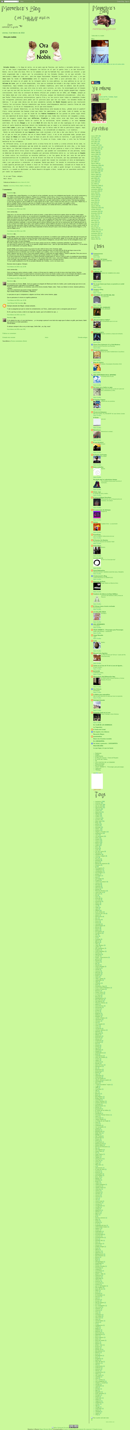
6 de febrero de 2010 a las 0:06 (16, 231)
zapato (97, 1413)
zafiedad (97, 1411)
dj (95, 1216)
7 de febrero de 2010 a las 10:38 (16, 300)
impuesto (98, 1277)
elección (97, 894)
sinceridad (98, 1081)
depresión (98, 812)
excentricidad (99, 1234)
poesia (97, 824)
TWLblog (97, 770)
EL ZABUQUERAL (99, 741)
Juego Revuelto (98, 635)
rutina (97, 977)
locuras (97, 1301)
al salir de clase (100, 1169)
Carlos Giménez (100, 1101)
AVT (96, 1092)
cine (96, 1022)
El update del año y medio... (101, 493)
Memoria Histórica (100, 891)
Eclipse (103, 444)
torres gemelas (99, 1393)
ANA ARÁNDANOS (99, 624)
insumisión (98, 1283)
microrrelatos (99, 872)
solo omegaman (100, 1381)
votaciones (98, 1408)
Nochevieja (98, 1137)
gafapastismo (99, 1254)
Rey (96, 1148)
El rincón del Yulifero (101, 759)
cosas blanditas (100, 951)
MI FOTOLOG (99, 765)
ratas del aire (99, 1361)
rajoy (96, 1074)
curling (97, 1208)
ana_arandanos (99, 948)
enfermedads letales (101, 1227)
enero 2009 (94, 172)
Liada (95, 641)
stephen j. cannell (100, 1383)
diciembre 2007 (95, 149)
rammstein (98, 1075)
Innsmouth (98, 1118)
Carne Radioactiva (99, 570)
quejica (97, 975)
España (97, 880)
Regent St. (104, 511)
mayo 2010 (94, 200)
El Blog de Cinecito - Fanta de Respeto (106, 758)
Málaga (97, 1134)
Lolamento (98, 1125)
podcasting (98, 1071)
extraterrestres (99, 1237)
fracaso (97, 1245)
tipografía (98, 1392)
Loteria (97, 1128)
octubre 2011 (95, 231)
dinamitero (98, 1036)
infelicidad (98, 1278)
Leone (97, 1124)
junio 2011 (94, 224)
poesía (97, 928)
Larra (96, 1122)
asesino (97, 1009)
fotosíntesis (98, 1243)
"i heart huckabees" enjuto (103, 1084)
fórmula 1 (98, 1251)
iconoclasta (98, 1271)
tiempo (97, 889)
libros (96, 847)
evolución (98, 1042)
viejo (96, 909)
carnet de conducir (100, 881)
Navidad (97, 853)
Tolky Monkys (99, 945)
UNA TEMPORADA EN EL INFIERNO (104, 375)
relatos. (97, 828)
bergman (97, 1013)
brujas (97, 1181)
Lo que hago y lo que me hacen (103, 748)
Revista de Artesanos (101, 1146)
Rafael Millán (99, 1145)
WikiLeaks (98, 1165)
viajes (97, 907)
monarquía (98, 1314)
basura (97, 1012)
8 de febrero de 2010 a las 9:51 (16, 314)
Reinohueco (97, 430)
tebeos (97, 903)
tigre (96, 1390)
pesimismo (98, 1069)
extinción (98, 1236)
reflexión (97, 809)
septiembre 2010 (96, 207)
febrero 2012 (95, 239)
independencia (99, 1053)
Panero (97, 1139)
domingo (97, 827)
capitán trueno (99, 1187)
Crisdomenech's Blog (100, 576)
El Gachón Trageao (99, 399)
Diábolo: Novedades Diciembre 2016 (111, 364)
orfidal (97, 1327)
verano (97, 815)
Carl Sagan (98, 878)
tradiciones (98, 1398)
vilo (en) (103, 419)
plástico (97, 1352)
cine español (99, 1024)
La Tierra (97, 995)
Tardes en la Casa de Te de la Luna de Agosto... (108, 665)
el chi (96, 1224)
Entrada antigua (82, 337)
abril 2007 (94, 138)
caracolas (98, 1189)
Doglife (97, 755)
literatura (97, 865)
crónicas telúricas (100, 1030)
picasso (97, 1346)
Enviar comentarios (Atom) (19, 341)
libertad (97, 965)
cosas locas (12, 185)
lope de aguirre (99, 1302)
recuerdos (98, 875)
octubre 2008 (95, 167)
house (97, 921)
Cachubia (98, 1099)
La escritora (96, 626)
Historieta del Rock (99, 581)
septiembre (98, 980)
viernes (97, 1404)
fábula (97, 1249)
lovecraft (97, 898)
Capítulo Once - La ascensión (109, 524)
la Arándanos (99, 1295)
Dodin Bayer (97, 546)
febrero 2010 (95, 195)
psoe (96, 1354)
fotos (96, 1242)
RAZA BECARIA (98, 746)
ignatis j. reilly (99, 1274)
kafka (97, 838)
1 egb (97, 1086)
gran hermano (99, 1255)
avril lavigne (98, 1175)
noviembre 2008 (96, 169)
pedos (97, 1339)
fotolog (97, 1046)
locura (97, 848)
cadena (97, 1183)
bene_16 (97, 1177)
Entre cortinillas (98, 467)
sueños (97, 816)
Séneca (97, 1155)
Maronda (97, 997)
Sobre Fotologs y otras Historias (110, 714)
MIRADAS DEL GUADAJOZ (101, 307)
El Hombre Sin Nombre (100, 540)
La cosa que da (98, 558)
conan (97, 1027)
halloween (98, 1050)
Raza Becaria (99, 1000)
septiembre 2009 (96, 185)
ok (96, 1324)
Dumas (97, 1107)
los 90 (97, 1304)
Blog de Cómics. (98, 362)
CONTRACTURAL (98, 672)
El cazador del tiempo (100, 259)
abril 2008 (94, 156)
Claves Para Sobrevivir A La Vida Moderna (106, 344)
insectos (97, 1281)
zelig (96, 1414)
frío (96, 895)
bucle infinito (99, 912)
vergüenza (98, 1402)
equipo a (97, 1228)
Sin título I (104, 613)
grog (96, 1258)
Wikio (92, 39)
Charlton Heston (100, 1103)
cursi (96, 857)
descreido (98, 1033)
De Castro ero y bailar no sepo (102, 387)
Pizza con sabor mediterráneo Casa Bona (112, 351)
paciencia (98, 1062)
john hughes (98, 1287)
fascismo (98, 919)
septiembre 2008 (96, 165)
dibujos (97, 1034)
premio (97, 1072)
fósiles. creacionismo (101, 957)
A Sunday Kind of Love (107, 376)
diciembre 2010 (95, 213)
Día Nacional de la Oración (31, 90)
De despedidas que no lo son (109, 321)
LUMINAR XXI (97, 271)
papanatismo (99, 1334)
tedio (96, 984)
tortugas (97, 1395)
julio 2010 (94, 204)
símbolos (98, 983)
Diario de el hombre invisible (102, 739)
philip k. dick (99, 1345)
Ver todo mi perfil (104, 99)
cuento (97, 810)
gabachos (98, 1252)
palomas (97, 1331)
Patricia (97, 1140)
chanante (98, 1192)
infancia (97, 962)
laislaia (95, 522)
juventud (97, 1293)
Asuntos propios (98, 332)
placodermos (99, 1351)
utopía (97, 1399)
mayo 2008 (94, 158)
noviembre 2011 (95, 233)
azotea (97, 1010)
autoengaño (98, 1174)
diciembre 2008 (95, 171)
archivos (97, 1172)
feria (96, 1043)
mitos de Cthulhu (100, 1057)
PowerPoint (98, 1142)
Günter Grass (99, 992)
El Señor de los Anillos (102, 1110)
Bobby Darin (98, 1098)
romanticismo (99, 1372)
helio (96, 1260)
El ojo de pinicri (98, 442)
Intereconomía (13, 160)
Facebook (98, 1113)
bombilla (97, 1180)
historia (97, 960)
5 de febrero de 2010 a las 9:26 (16, 209)
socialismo (98, 933)
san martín (98, 1375)
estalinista (98, 1040)
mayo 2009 (94, 180)
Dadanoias (98, 753)
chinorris (97, 1021)
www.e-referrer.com (110, 1421)
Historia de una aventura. (108, 401)
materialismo (99, 1056)
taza (96, 877)
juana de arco (99, 1289)
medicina (98, 968)
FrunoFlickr (97, 534)
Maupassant (98, 1131)
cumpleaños (98, 871)
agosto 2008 (94, 163)
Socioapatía (98, 868)
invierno (97, 1284)
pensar (97, 927)
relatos (97, 844)
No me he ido (97, 608)
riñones (97, 1370)
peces (97, 1336)
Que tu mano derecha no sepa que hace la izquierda (107, 696)
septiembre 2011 (96, 230)
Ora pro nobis (10, 37)
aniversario (98, 1007)
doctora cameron (100, 1218)
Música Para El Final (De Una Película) (104, 346)
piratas (97, 874)
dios (96, 918)
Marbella (97, 1130)
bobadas (97, 1016)
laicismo (97, 1296)
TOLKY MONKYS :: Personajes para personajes (109, 767)
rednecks (98, 1363)
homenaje (98, 1268)
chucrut (97, 1195)
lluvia (96, 1054)
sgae (96, 981)
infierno (97, 1280)
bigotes (97, 1178)
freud (96, 1248)
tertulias (97, 1389)
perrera (97, 1343)
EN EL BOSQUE (105, 309)
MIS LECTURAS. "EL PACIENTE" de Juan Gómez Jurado (109, 413)
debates (97, 1212)
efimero (97, 1039)
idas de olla (98, 806)
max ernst (98, 1307)
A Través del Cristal (99, 729)
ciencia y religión (100, 856)
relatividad (98, 1077)
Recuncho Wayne (98, 734)
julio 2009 (94, 184)
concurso (98, 818)
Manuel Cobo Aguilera (100, 653)
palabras (97, 1330)
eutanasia (98, 1233)
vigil (96, 1405)
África (97, 1083)
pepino (97, 1342)
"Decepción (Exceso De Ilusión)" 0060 (103, 541)
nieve (96, 1319)
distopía (97, 953)
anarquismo (98, 833)
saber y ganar (99, 978)
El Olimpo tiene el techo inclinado (104, 606)
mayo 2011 (94, 222)
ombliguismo (99, 1325)
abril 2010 (94, 198)
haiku (96, 897)
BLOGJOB (96, 671)
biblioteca (98, 1015)
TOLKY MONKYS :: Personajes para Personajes (108, 630)
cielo (96, 1198)
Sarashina (10, 193)
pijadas (97, 1348)
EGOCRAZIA (99, 756)
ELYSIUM (103, 456)
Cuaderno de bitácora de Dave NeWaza (105, 594)
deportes (97, 1031)
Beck (96, 1095)
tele (96, 934)
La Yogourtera (97, 727)
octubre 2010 (95, 209)
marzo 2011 (94, 218)
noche (97, 825)
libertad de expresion (101, 863)
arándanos (98, 854)
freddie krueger (99, 1246)
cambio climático (100, 1018)
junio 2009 (94, 182)
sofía (96, 1378)
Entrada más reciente (9, 337)
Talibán (97, 1157)
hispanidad (98, 1263)
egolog (97, 813)
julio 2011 (94, 226)
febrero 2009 (95, 174)
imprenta (97, 886)
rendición (98, 1367)
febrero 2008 (95, 152)
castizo (97, 1190)
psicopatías (98, 931)
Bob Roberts (99, 1096)
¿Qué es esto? (97, 789)
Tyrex (97, 1163)
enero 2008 (94, 150)
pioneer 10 (98, 1349)
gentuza (97, 959)
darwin (97, 915)
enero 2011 (94, 215)
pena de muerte (99, 1340)
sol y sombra (99, 1380)
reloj (96, 1364)
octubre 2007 (95, 145)
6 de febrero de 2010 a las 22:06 (16, 266)
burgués (97, 950)
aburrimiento (98, 1168)
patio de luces (99, 1065)
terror (96, 936)
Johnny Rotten (99, 1119)
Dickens (97, 990)
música (97, 841)
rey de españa (99, 1078)
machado (98, 924)
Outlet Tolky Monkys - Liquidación (102, 631)
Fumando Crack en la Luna (101, 712)
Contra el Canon (100, 989)
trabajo (97, 904)
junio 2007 (94, 141)
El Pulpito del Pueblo (100, 455)
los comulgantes (100, 1305)
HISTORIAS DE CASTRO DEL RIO (103, 295)
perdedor (97, 974)
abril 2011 (94, 220)
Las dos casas (99, 851)
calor (96, 835)
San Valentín (99, 1149)
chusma (97, 1196)
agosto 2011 (94, 228)
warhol (97, 1410)
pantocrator (98, 1333)
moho (97, 1313)
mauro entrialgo (99, 966)
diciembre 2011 (95, 235)
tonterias (97, 803)
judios (97, 1290)
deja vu (97, 1213)
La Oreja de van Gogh (101, 1121)
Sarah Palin (98, 1151)
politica (97, 930)
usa (30, 185)
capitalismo (98, 869)
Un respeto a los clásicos (101, 732)
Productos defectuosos (100, 350)
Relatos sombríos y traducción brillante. (112, 333)
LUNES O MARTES (106, 260)
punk (96, 1357)
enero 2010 (94, 193)
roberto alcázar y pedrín (102, 1080)
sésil (96, 1387)
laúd (96, 1298)
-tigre (94, 637)
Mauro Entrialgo (100, 764)
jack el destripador (100, 1286)
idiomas (97, 1272)
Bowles (103, 547)
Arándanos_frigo (100, 986)
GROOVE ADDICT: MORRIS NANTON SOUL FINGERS (108, 572)
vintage (97, 1407)
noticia (97, 1322)
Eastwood (98, 1109)
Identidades (96, 690)
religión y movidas (24, 185)
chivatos (97, 1193)
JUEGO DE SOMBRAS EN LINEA (110, 273)
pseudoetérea (97, 736)
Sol (96, 1152)
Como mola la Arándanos (102, 987)
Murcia (97, 942)
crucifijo (97, 1207)
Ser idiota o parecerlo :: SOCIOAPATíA (105, 743)
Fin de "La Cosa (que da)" (108, 559)
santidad (97, 1377)
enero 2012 (94, 237)
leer (96, 963)
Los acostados (99, 1127)
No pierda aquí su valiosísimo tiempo (105, 479)
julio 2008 (94, 161)
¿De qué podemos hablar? (101, 320)
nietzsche (98, 1317)
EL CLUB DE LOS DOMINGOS (102, 725)
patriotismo (98, 1066)
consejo (97, 1204)
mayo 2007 (94, 139)
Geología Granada (99, 700)
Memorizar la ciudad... (107, 431)
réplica (97, 1373)
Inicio (46, 337)
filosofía (97, 859)
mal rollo (97, 900)
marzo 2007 (94, 136)
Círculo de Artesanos (100, 412)
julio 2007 (94, 143)
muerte (97, 839)
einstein (97, 1222)
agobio (97, 947)
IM (96, 761)
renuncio (97, 1369)
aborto (97, 1004)
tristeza (97, 830)
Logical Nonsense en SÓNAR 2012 (103, 577)
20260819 (96, 255)
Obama (17, 185)
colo (96, 1199)
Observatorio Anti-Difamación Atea (104, 676)
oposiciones (98, 807)
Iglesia (97, 941)
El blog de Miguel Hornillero (102, 497)
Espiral (103, 468)
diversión (98, 1037)
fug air (97, 1048)
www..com (97, 773)
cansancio (98, 1186)
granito (97, 1257)
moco (97, 1311)
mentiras (97, 1308)
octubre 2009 (95, 187)
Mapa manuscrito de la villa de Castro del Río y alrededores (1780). (112, 389)
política (97, 842)
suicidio (97, 1384)
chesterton (98, 1019)
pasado (97, 1063)
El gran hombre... (98, 667)
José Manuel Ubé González (15, 303)
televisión (98, 888)
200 (96, 1090)
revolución (98, 901)
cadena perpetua (100, 1184)
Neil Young (98, 1136)
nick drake (98, 1316)
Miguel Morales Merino (46, 1429)
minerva (97, 1310)
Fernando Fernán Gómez (102, 1115)
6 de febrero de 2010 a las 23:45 (16, 278)
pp (96, 866)
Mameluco (10, 234)
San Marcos (98, 1001)
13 (96, 937)
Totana (97, 1162)
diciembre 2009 (95, 191)
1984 (96, 1087)
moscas (97, 971)
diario (96, 1215)
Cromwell (98, 1104)
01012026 (96, 291)
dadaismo (98, 1210)
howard (97, 1051)
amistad (97, 1171)
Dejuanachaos (99, 1106)
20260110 (96, 285)
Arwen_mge (97, 492)
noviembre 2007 (96, 147)
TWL (96, 944)
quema (97, 1360)
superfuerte (98, 1386)
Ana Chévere (97, 689)
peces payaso (99, 1337)
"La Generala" (105, 296)
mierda (97, 969)
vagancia (98, 1401)
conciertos (98, 1202)
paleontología (99, 925)
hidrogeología (99, 1261)
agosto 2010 (94, 206)
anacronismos (99, 1006)
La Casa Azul (99, 994)
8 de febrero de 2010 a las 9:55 (16, 329)
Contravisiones (98, 253)
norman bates (99, 1321)
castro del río (99, 892)
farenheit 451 (99, 1240)
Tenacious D (99, 1159)
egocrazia (98, 954)
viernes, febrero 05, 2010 (23, 182)
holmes (97, 1264)
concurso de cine (100, 913)
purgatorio (98, 1358)
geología (97, 860)
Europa (97, 1112)
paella (97, 1328)
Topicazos (98, 768)
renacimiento (99, 1366)
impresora (98, 1275)
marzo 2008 (94, 154)
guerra (97, 862)
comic (97, 1025)
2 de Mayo (98, 1089)
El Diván (96, 417)
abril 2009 (94, 178)
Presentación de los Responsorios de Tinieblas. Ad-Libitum (111, 499)
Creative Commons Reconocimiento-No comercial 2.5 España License (82, 1429)
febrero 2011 (94, 217)
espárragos (98, 1231)
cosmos (97, 883)
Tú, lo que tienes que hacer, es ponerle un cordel (108, 284)
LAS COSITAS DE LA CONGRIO (105, 762)
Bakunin (97, 1093)
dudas (97, 1221)
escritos (97, 819)
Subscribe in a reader (98, 35)
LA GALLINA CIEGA (99, 612)
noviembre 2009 (96, 189)
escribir (97, 956)
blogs (96, 822)
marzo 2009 (94, 176)
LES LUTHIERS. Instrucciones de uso (103, 536)
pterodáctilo (98, 1355)
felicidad (97, 885)
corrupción (98, 1028)
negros (97, 1060)
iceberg (97, 1269)
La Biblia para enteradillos (101, 694)
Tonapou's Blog (98, 289)
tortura (97, 1396)
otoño (97, 850)
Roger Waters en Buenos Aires (109, 583)
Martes (103, 642)
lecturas (97, 1299)
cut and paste (99, 836)
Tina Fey (97, 1160)
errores (97, 1230)
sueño (97, 845)
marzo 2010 (94, 196)
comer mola (98, 1201)
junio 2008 (94, 160)
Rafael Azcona (99, 1143)
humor (97, 922)
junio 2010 (94, 202)
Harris (97, 1116)
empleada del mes (100, 1225)
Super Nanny (99, 1154)
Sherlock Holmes (100, 1003)
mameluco (98, 801)
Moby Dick (98, 1133)
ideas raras (98, 821)
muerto (97, 1059)
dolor (96, 1219)
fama (96, 1239)
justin (96, 1292)
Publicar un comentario (9, 333)
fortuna (97, 1045)
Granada (97, 939)
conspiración (99, 1205)
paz (96, 1068)
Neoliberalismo (99, 998)
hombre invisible (100, 1266)
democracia (98, 916)
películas (98, 972)
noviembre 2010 (96, 211)
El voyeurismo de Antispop (101, 510)
